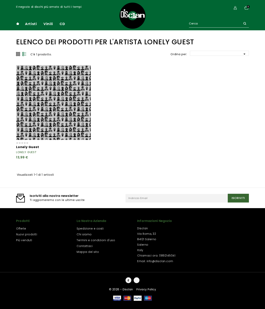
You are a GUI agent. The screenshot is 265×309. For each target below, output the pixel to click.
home (17, 23)
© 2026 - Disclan (121, 289)
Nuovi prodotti (26, 234)
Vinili (48, 23)
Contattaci (85, 246)
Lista (24, 54)
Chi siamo (84, 234)
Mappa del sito (88, 252)
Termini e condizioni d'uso (96, 240)
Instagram (136, 280)
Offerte (21, 228)
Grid (18, 54)
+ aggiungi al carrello (85, 70)
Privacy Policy (146, 289)
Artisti (31, 23)
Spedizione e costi (90, 228)
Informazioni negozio (154, 221)
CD (62, 23)
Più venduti (24, 240)
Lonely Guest (27, 147)
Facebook (128, 280)
